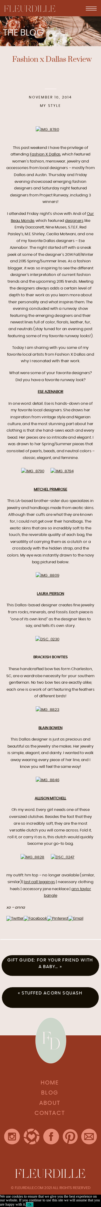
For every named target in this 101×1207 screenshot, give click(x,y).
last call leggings (39, 882)
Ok (30, 1204)
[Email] (75, 918)
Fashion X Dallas (45, 154)
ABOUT (49, 1103)
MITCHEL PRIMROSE (50, 489)
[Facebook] (35, 918)
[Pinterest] (57, 918)
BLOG (49, 1093)
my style (50, 106)
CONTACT (50, 1113)
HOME (50, 1082)
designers (74, 220)
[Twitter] (15, 918)
